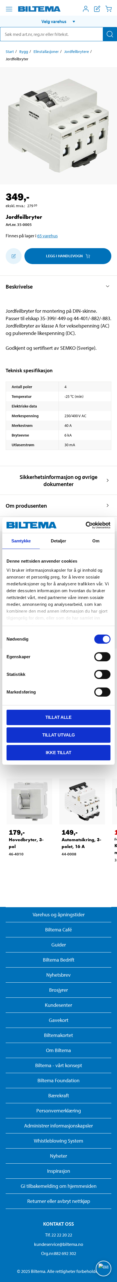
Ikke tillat (58, 752)
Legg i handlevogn (64, 255)
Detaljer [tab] (58, 540)
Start (10, 51)
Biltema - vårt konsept (58, 1065)
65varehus (47, 235)
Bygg (23, 51)
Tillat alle (58, 717)
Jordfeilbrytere (76, 51)
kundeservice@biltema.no (58, 1244)
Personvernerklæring (58, 1110)
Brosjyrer (58, 990)
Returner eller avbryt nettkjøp (58, 1201)
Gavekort (58, 1020)
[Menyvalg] (9, 9)
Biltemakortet (58, 1035)
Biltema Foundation (58, 1080)
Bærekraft (58, 1095)
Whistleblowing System (58, 1140)
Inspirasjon (58, 1171)
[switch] (102, 656)
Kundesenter (58, 1005)
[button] (58, 21)
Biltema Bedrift (58, 959)
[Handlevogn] (108, 9)
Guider (58, 944)
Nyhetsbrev (58, 975)
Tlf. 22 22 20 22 (58, 1235)
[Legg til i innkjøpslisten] (14, 256)
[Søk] (110, 34)
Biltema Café (58, 929)
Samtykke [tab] (21, 540)
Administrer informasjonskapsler (58, 1125)
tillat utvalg (58, 734)
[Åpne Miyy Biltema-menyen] (85, 9)
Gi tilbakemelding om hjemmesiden (59, 1186)
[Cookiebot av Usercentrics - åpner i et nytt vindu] (85, 525)
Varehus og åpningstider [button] (59, 914)
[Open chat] (103, 1268)
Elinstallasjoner (46, 51)
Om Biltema (58, 1050)
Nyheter (58, 1156)
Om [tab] (95, 540)
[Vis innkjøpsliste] (97, 9)
